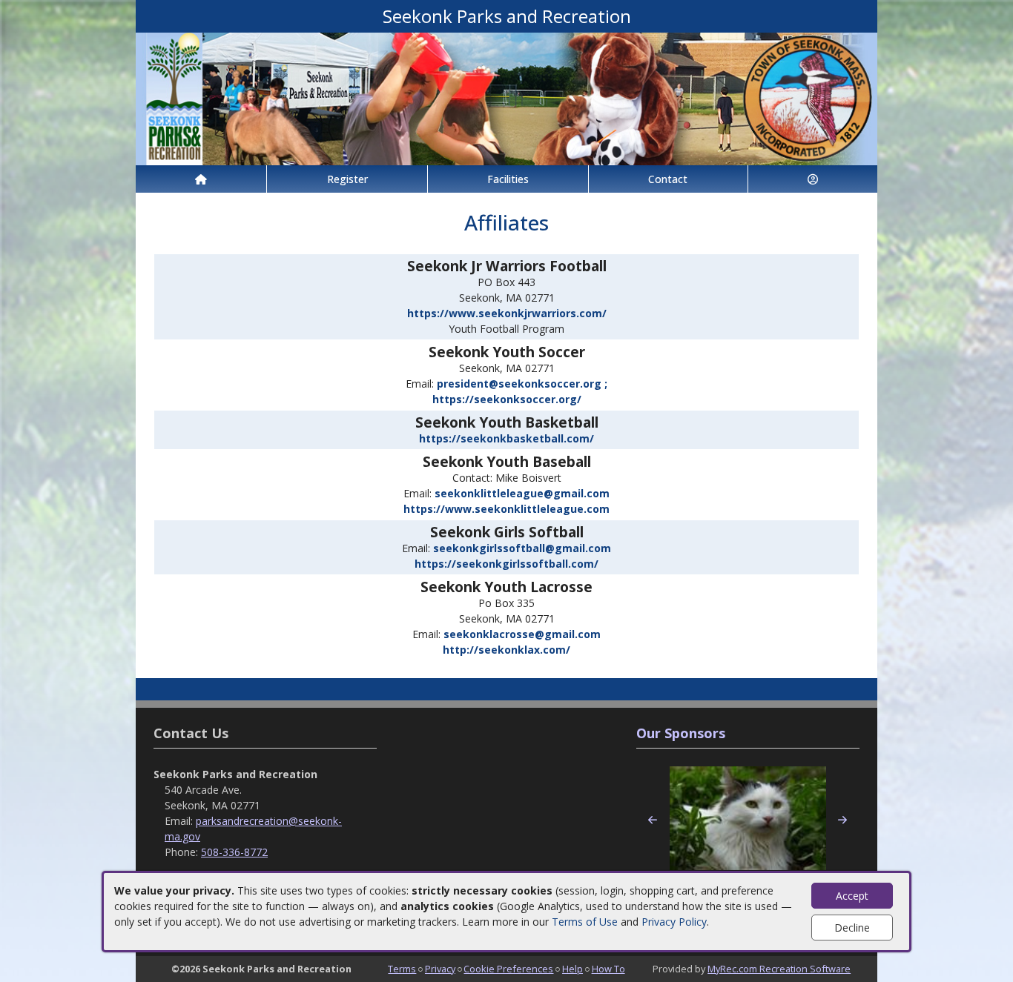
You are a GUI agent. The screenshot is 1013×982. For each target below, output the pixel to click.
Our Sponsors (680, 733)
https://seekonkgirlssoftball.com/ (506, 564)
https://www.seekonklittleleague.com (506, 509)
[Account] (812, 179)
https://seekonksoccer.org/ (506, 399)
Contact (667, 179)
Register (347, 179)
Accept (852, 896)
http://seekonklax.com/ (506, 650)
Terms (402, 968)
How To (608, 968)
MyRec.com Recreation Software (779, 968)
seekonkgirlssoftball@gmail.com (522, 548)
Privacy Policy (674, 922)
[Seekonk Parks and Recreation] (506, 97)
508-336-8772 (234, 852)
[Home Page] (201, 179)
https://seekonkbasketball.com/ (506, 438)
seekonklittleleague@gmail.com (522, 493)
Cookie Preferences (508, 968)
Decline (852, 927)
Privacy (440, 968)
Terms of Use (585, 922)
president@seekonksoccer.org (522, 383)
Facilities (508, 179)
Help (572, 968)
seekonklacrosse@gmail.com (522, 634)
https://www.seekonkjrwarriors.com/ (507, 313)
